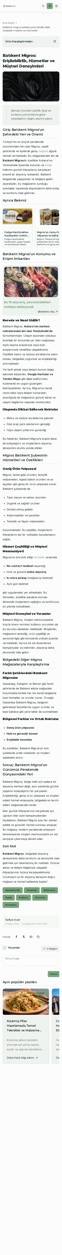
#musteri (10, 904)
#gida (8, 897)
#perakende (12, 890)
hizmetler (39, 557)
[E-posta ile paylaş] (31, 937)
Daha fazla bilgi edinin (20, 1057)
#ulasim (23, 897)
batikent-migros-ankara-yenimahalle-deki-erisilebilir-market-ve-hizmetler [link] (27, 29)
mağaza (43, 151)
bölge (48, 165)
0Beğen (52, 948)
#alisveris (49, 890)
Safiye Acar (12, 919)
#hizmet (40, 897)
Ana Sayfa (8, 22)
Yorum (53, 974)
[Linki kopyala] (38, 937)
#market (32, 890)
